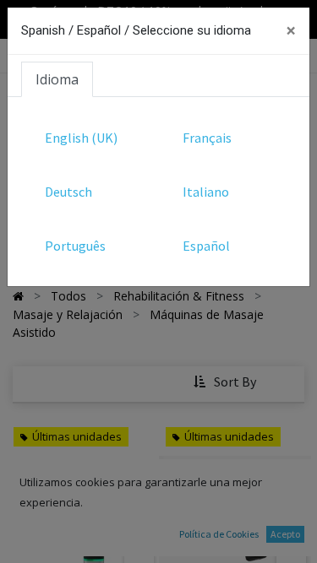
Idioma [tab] (57, 79)
